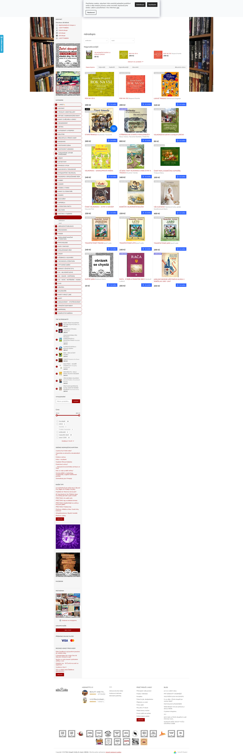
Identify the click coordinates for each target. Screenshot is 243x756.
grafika (61, 287)
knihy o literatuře (65, 191)
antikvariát (63, 432)
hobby (60, 180)
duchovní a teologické (67, 169)
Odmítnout (140, 5)
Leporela (61, 202)
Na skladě (64, 421)
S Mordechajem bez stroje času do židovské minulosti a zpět (66, 656)
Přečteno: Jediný (61, 515)
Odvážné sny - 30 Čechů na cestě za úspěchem (67, 664)
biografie (61, 141)
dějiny (60, 158)
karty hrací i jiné (64, 294)
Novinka (62, 427)
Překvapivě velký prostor (144, 691)
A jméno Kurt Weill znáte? (64, 450)
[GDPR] (126, 742)
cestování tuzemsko (66, 149)
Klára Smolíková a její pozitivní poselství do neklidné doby (68, 652)
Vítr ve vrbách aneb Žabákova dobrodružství (65, 670)
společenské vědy (65, 250)
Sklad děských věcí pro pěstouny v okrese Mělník (174, 707)
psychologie (63, 242)
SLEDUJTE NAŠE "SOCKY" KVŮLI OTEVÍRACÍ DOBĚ (174, 722)
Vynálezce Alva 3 (61, 667)
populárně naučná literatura (65, 238)
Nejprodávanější (123, 67)
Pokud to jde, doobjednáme (145, 699)
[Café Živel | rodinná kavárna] (80, 733)
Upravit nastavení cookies (113, 752)
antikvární (62, 220)
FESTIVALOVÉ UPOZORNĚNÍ (173, 704)
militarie (61, 210)
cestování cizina (64, 145)
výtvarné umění (64, 265)
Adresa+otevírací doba (116, 691)
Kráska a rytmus (61, 457)
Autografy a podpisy (66, 130)
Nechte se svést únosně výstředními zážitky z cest (67, 660)
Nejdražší (112, 67)
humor (60, 184)
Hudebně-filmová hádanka (64, 462)
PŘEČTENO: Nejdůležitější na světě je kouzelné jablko (67, 503)
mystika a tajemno (65, 214)
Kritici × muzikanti (61, 459)
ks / (68, 630)
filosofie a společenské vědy (69, 176)
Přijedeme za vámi (142, 702)
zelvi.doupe (62, 33)
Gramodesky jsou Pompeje (64, 478)
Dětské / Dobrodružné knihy (69, 116)
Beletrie (61, 134)
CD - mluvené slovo (65, 272)
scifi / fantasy (63, 246)
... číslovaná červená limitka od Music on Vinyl (68, 467)
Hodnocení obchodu (115, 693)
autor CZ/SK (64, 437)
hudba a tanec (63, 188)
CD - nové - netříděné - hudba (69, 280)
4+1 (165, 714)
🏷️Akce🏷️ (61, 104)
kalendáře (62, 291)
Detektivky (62, 162)
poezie (60, 233)
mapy (60, 298)
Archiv (60, 519)
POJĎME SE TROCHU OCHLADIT (66, 492)
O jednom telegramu (170, 711)
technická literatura (66, 261)
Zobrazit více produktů (134, 62)
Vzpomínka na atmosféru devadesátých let (68, 453)
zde (118, 8)
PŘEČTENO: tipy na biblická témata (66, 500)
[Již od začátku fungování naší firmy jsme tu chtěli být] (108, 742)
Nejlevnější (102, 67)
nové (60, 223)
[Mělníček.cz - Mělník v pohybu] (162, 733)
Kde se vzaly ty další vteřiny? (64, 470)
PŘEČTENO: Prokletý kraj (63, 507)
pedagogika (62, 230)
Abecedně (135, 67)
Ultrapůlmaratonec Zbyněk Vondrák (66, 513)
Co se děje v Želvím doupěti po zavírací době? (173, 700)
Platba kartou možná (143, 710)
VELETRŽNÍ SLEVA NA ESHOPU (174, 696)
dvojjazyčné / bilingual (67, 173)
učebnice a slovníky (65, 257)
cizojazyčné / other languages (65, 153)
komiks (60, 195)
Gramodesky (63, 123)
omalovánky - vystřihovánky (69, 302)
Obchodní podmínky (115, 696)
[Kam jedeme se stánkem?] (135, 742)
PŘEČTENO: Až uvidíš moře (64, 498)
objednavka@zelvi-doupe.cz (67, 25)
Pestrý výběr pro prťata (144, 713)
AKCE (62, 424)
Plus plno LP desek (142, 708)
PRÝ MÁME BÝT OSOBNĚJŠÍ (173, 694)
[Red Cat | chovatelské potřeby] (99, 742)
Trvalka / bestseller (66, 429)
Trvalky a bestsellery (66, 112)
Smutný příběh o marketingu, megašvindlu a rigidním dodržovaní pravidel (66, 474)
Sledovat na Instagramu (69, 620)
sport (60, 254)
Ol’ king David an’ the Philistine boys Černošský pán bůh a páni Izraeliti (67, 495)
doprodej (62, 309)
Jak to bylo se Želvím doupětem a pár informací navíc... (175, 718)
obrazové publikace (66, 226)
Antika (60, 127)
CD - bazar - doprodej (66, 276)
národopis (62, 217)
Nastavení (91, 12)
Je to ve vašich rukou (170, 691)
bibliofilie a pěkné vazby (67, 138)
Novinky (61, 108)
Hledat (76, 401)
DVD (59, 283)
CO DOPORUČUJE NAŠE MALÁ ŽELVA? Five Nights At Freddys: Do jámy (68, 488)
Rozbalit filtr (67, 441)
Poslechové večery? (62, 464)
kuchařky (62, 199)
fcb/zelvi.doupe (63, 30)
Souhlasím (152, 5)
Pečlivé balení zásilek (143, 716)
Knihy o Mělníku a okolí (67, 119)
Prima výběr (140, 705)
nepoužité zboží (65, 435)
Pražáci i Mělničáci (142, 694)
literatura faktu (64, 206)
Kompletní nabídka (65, 313)
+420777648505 (64, 28)
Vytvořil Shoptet (182, 752)
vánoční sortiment (65, 306)
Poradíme (139, 696)
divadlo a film (63, 165)
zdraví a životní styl (66, 268)
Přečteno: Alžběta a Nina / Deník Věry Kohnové (67, 510)
